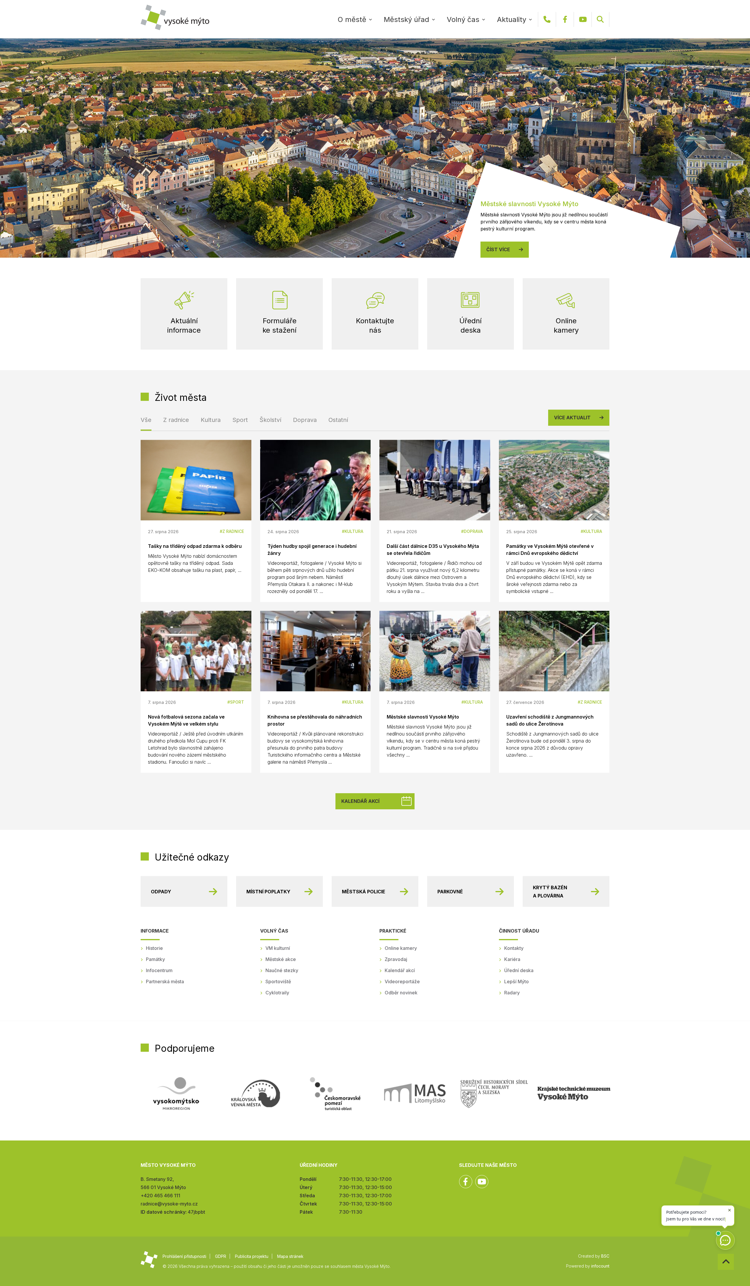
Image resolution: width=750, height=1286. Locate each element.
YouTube (583, 19)
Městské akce (280, 959)
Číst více (498, 249)
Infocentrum (159, 970)
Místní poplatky (268, 892)
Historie (154, 948)
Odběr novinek (401, 993)
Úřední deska (518, 970)
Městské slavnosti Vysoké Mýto (423, 717)
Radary (512, 993)
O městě (352, 19)
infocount (600, 1265)
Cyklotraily (277, 993)
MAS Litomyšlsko (414, 1093)
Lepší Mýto (516, 981)
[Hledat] (600, 19)
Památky (155, 959)
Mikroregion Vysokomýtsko (176, 1093)
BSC (605, 1255)
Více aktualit (572, 417)
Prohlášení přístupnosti (184, 1256)
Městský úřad (406, 19)
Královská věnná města (255, 1093)
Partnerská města (165, 981)
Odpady (161, 892)
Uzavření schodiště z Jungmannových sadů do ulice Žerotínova (550, 720)
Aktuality (511, 19)
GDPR (220, 1256)
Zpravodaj (396, 959)
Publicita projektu (251, 1256)
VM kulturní (277, 948)
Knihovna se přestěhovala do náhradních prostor (314, 720)
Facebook (565, 19)
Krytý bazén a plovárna (550, 892)
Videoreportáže (402, 981)
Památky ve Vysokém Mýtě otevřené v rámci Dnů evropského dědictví (550, 549)
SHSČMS (494, 1093)
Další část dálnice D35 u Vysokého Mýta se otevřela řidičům (433, 549)
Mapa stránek (290, 1256)
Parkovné (450, 892)
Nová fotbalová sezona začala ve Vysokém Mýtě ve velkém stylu (186, 720)
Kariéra (512, 959)
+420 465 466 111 (547, 19)
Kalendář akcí (360, 801)
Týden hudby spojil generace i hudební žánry (312, 549)
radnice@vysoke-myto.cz (169, 1204)
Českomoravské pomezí (335, 1093)
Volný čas (463, 19)
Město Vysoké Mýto (175, 17)
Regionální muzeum (574, 1093)
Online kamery (401, 948)
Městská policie (363, 892)
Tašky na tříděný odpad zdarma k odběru (195, 546)
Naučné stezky (281, 970)
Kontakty (514, 948)
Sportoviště (278, 981)
